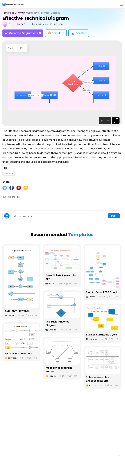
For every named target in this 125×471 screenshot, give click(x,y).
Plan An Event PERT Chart (101, 292)
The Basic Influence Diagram (57, 323)
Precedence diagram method (58, 369)
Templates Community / (15, 13)
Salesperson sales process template (97, 379)
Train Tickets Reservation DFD (61, 277)
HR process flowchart (18, 353)
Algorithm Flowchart (17, 311)
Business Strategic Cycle (101, 334)
